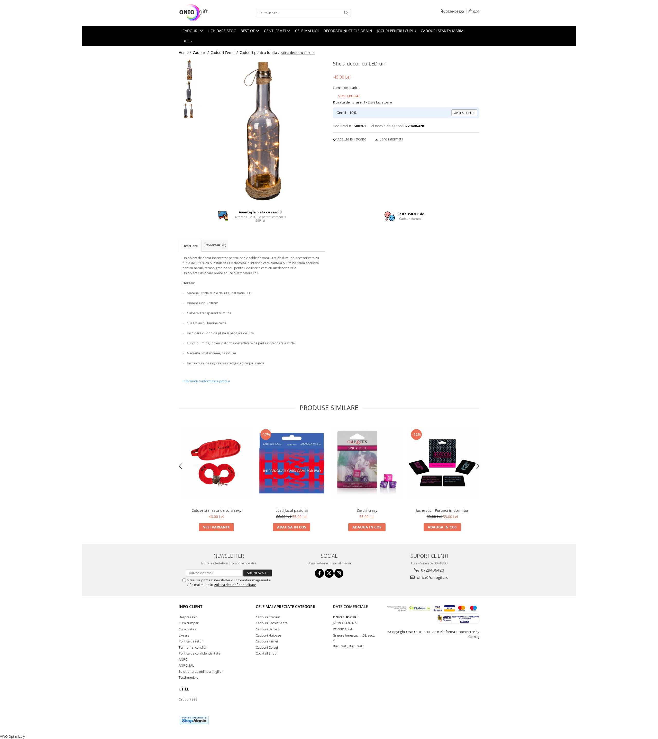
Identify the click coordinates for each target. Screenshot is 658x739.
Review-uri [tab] (215, 245)
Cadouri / (201, 52)
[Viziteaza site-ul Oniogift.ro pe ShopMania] (194, 720)
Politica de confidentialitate (199, 653)
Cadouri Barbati (268, 629)
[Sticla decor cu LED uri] (264, 131)
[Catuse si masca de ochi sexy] (216, 463)
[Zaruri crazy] (367, 463)
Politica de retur (191, 641)
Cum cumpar (188, 623)
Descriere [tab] (190, 245)
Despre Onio (188, 617)
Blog (187, 41)
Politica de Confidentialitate (235, 584)
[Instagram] (338, 573)
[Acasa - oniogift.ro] (204, 13)
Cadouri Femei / (225, 52)
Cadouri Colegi (267, 647)
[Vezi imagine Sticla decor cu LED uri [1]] (189, 91)
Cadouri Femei (267, 641)
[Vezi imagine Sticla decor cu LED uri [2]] (189, 111)
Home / (185, 52)
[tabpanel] (264, 131)
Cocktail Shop (266, 653)
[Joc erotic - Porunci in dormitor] (442, 463)
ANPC (183, 659)
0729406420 (432, 570)
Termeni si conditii (192, 647)
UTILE (184, 688)
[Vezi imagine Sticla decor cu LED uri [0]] (189, 70)
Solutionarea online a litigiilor (201, 671)
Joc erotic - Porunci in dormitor (442, 510)
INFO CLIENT (190, 606)
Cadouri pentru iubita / (260, 52)
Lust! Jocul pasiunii (292, 510)
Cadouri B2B (188, 699)
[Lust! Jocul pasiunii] (292, 463)
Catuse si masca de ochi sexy (216, 510)
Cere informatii (390, 139)
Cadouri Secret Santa (272, 623)
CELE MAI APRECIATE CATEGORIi (285, 606)
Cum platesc (188, 629)
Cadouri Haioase (268, 635)
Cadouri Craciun (268, 617)
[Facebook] (319, 573)
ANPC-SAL (186, 665)
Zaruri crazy (367, 510)
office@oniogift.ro (432, 577)
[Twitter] (329, 573)
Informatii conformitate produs (206, 381)
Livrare (184, 635)
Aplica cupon (464, 113)
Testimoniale (188, 677)
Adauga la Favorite (351, 139)
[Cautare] (346, 13)
